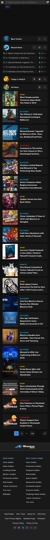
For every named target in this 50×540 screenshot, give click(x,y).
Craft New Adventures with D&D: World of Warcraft (32, 234)
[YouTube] (31, 527)
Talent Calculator (10, 486)
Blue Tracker (16, 39)
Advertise (41, 514)
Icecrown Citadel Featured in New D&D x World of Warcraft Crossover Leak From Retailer (31, 253)
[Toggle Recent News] (44, 47)
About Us (31, 514)
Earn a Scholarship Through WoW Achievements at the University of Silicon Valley (32, 389)
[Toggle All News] (44, 87)
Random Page (29, 518)
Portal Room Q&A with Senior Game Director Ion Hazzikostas (31, 372)
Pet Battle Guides (33, 486)
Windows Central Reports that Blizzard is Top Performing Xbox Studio (31, 168)
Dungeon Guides (33, 470)
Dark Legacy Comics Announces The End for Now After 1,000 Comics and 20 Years (32, 287)
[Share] (47, 2)
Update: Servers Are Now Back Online (31, 200)
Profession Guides (10, 478)
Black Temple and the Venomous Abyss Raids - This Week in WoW (30, 100)
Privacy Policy (18, 523)
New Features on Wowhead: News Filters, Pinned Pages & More (32, 406)
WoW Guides (8, 458)
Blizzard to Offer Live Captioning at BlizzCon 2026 (30, 355)
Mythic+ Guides (9, 474)
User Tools (20, 514)
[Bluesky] (23, 527)
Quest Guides (31, 478)
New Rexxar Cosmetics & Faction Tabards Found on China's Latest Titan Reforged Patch (31, 270)
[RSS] (35, 527)
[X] (19, 527)
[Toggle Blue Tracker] (44, 39)
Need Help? (9, 514)
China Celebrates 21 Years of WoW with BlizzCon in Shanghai (32, 219)
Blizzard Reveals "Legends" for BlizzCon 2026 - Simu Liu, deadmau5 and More (32, 134)
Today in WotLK (18, 79)
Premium (41, 518)
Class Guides (8, 462)
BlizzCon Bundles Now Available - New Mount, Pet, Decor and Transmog (32, 338)
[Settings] (39, 79)
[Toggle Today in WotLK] (44, 79)
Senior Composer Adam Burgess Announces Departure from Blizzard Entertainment (30, 185)
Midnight (6, 494)
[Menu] (2, 2)
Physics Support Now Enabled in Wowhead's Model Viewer (30, 423)
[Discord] (15, 527)
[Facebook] (27, 527)
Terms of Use (32, 523)
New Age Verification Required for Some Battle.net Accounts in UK (31, 321)
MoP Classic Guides (34, 458)
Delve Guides (8, 466)
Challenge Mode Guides (36, 494)
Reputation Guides (34, 482)
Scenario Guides (32, 490)
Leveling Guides (9, 470)
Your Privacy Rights (13, 518)
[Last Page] (44, 433)
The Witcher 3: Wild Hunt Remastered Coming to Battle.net (31, 117)
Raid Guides (8, 482)
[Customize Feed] (39, 47)
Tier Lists (7, 490)
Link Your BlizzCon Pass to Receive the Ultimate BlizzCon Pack (31, 304)
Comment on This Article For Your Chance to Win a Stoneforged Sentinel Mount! (31, 151)
